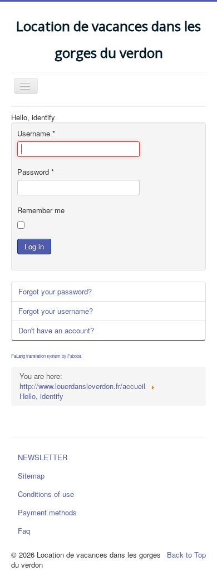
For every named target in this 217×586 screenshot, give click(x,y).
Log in (34, 246)
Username (36, 134)
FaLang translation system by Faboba (46, 356)
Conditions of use (46, 494)
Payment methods (47, 512)
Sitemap (31, 475)
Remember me (41, 210)
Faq (24, 530)
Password (35, 172)
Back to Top (186, 554)
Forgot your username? (55, 311)
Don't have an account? (56, 330)
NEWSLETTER (42, 457)
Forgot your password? (55, 291)
